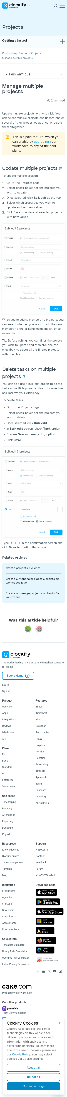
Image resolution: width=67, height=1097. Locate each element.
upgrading (41, 141)
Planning (7, 808)
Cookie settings (33, 1086)
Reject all (33, 1077)
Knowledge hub (10, 849)
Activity (40, 751)
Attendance (8, 814)
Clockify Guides (10, 856)
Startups (7, 903)
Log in (5, 684)
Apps (5, 713)
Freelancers (8, 890)
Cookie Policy (21, 1054)
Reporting (7, 821)
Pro (4, 773)
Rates (39, 738)
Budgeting (8, 827)
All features (41, 803)
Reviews (6, 725)
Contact (40, 856)
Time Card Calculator (13, 944)
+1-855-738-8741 (45, 875)
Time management (12, 862)
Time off (40, 770)
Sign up (6, 691)
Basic (5, 760)
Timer (39, 706)
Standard (7, 767)
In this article (17, 74)
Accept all (33, 1067)
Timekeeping (9, 802)
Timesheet (41, 713)
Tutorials (7, 868)
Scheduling (42, 764)
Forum (39, 868)
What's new (8, 732)
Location (41, 758)
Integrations (9, 719)
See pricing (7, 786)
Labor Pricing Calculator (15, 964)
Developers (8, 910)
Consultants (9, 916)
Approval (41, 777)
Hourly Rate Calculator (14, 951)
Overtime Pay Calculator (15, 957)
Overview (7, 706)
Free (4, 754)
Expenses (41, 790)
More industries (10, 929)
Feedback (41, 862)
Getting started (14, 40)
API (4, 738)
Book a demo (15, 675)
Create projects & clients (23, 568)
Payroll (6, 834)
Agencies (7, 897)
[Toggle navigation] (62, 5)
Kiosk (39, 719)
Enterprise (7, 779)
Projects (36, 53)
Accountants (9, 923)
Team (39, 783)
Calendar (41, 725)
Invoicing (41, 796)
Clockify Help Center (14, 53)
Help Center (42, 849)
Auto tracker (42, 732)
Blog (4, 875)
